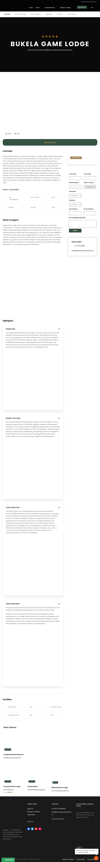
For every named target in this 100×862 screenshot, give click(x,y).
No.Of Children (88, 209)
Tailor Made (31, 815)
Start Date (72, 191)
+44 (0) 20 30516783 (58, 809)
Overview (7, 14)
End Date (72, 200)
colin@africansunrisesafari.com (89, 1)
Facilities (60, 14)
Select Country (89, 182)
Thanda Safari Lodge (12, 786)
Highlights (49, 14)
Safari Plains (33, 786)
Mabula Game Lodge (60, 787)
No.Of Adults (73, 209)
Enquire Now (82, 7)
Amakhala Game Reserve (14, 754)
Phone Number (74, 182)
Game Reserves (50, 7)
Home (31, 7)
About (38, 7)
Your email (87, 174)
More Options (72, 14)
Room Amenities (20, 14)
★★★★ (55, 782)
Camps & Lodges (65, 7)
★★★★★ (7, 749)
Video (18, 133)
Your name (72, 174)
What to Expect (36, 14)
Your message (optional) (77, 218)
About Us (30, 809)
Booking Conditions (33, 812)
